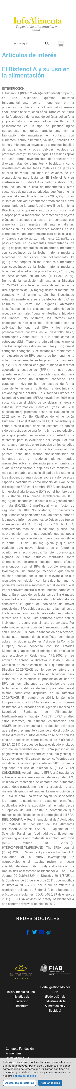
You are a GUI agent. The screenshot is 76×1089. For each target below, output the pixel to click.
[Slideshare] (48, 932)
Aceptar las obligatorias (19, 1082)
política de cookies (24, 1075)
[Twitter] (34, 932)
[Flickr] (41, 932)
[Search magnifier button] (47, 43)
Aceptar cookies (50, 1082)
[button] (61, 44)
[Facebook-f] (27, 932)
